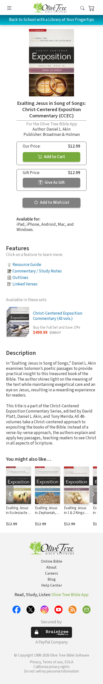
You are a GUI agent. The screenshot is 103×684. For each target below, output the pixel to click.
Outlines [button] (20, 278)
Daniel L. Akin (58, 129)
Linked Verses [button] (25, 284)
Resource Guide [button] (26, 265)
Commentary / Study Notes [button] (37, 271)
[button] (82, 8)
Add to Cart (54, 157)
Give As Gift (54, 183)
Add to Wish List (54, 203)
